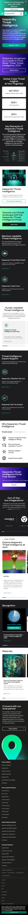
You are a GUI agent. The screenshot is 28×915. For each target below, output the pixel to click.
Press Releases (4, 894)
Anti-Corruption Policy (11, 872)
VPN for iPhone (5, 811)
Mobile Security (5, 796)
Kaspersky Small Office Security (9, 825)
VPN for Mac (4, 817)
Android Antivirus (5, 790)
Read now (6, 693)
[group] (14, 156)
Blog (2, 888)
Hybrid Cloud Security (6, 862)
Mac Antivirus (5, 793)
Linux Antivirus (5, 802)
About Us (3, 882)
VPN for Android (5, 808)
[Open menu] (2, 14)
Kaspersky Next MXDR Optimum (9, 837)
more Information (8, 910)
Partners (3, 885)
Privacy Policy (4, 872)
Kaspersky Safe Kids (6, 774)
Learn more (5, 268)
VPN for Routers (5, 814)
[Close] (25, 1)
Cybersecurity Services (7, 850)
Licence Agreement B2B (5, 875)
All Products (4, 840)
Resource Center (4, 891)
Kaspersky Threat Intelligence (8, 859)
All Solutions (4, 783)
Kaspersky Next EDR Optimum (8, 831)
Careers (3, 900)
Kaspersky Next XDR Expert (8, 856)
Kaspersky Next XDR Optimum (8, 834)
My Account (25, 14)
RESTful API (16, 509)
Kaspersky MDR (5, 853)
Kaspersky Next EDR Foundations (9, 828)
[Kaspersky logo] (10, 13)
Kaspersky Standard (6, 765)
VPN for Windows (6, 805)
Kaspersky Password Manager (8, 780)
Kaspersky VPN (5, 777)
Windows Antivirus (6, 799)
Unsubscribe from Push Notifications (8, 903)
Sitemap (3, 897)
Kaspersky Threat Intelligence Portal (13, 313)
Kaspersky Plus (5, 768)
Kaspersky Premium (6, 771)
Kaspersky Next (5, 847)
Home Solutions (6, 762)
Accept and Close (14, 912)
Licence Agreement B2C (20, 872)
